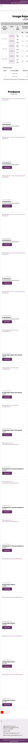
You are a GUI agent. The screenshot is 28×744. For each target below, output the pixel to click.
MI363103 (12, 41)
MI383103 (12, 61)
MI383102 (12, 56)
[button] (26, 7)
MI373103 (12, 51)
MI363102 (12, 36)
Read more (7, 129)
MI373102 (12, 46)
